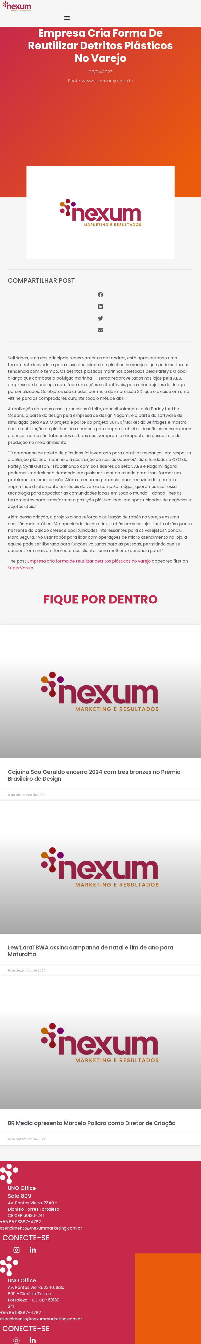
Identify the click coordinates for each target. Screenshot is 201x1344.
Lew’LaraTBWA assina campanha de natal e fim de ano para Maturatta (90, 951)
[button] (67, 17)
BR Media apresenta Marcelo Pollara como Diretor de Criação (92, 1123)
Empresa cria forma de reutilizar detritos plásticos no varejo (89, 561)
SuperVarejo (20, 568)
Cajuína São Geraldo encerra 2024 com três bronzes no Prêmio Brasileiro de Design (94, 775)
